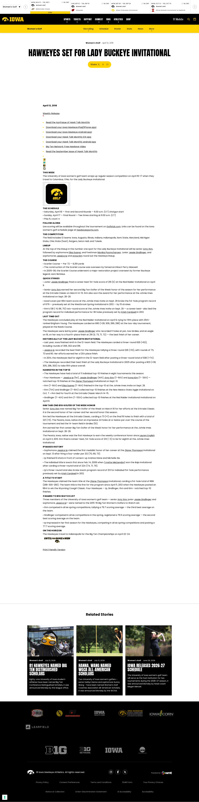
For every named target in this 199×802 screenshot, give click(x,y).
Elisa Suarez (75, 252)
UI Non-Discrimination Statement (91, 791)
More (151, 28)
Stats (129, 28)
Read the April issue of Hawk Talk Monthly (68, 122)
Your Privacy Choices (153, 782)
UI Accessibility (124, 791)
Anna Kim (77, 255)
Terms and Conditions (100, 782)
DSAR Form (127, 782)
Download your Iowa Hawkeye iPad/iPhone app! (71, 127)
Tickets (77, 19)
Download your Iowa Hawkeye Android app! (69, 132)
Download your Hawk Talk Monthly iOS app (68, 136)
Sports (67, 19)
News (140, 28)
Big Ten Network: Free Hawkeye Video (66, 146)
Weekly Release (51, 113)
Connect (99, 19)
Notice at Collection (55, 791)
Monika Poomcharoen (109, 252)
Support (88, 19)
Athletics (118, 19)
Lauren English (147, 435)
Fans (108, 19)
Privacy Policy (42, 782)
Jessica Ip (62, 255)
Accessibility (148, 791)
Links (50, 12)
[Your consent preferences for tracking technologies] (4, 797)
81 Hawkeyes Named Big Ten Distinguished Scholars (48, 669)
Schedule (103, 28)
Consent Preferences (69, 782)
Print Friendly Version (54, 549)
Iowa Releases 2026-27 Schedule (146, 667)
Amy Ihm (148, 248)
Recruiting (88, 28)
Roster (117, 28)
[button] (26, 7)
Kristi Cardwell (128, 312)
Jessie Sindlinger (137, 252)
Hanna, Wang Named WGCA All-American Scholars (95, 669)
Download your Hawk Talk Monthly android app (71, 141)
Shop (128, 19)
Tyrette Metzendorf (114, 462)
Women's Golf (93, 43)
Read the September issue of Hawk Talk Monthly (71, 151)
